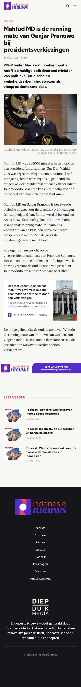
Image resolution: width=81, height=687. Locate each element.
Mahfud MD (12, 163)
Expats (40, 549)
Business (40, 535)
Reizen (40, 542)
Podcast (40, 557)
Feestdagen (40, 564)
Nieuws (9, 21)
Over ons (40, 571)
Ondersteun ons (40, 578)
